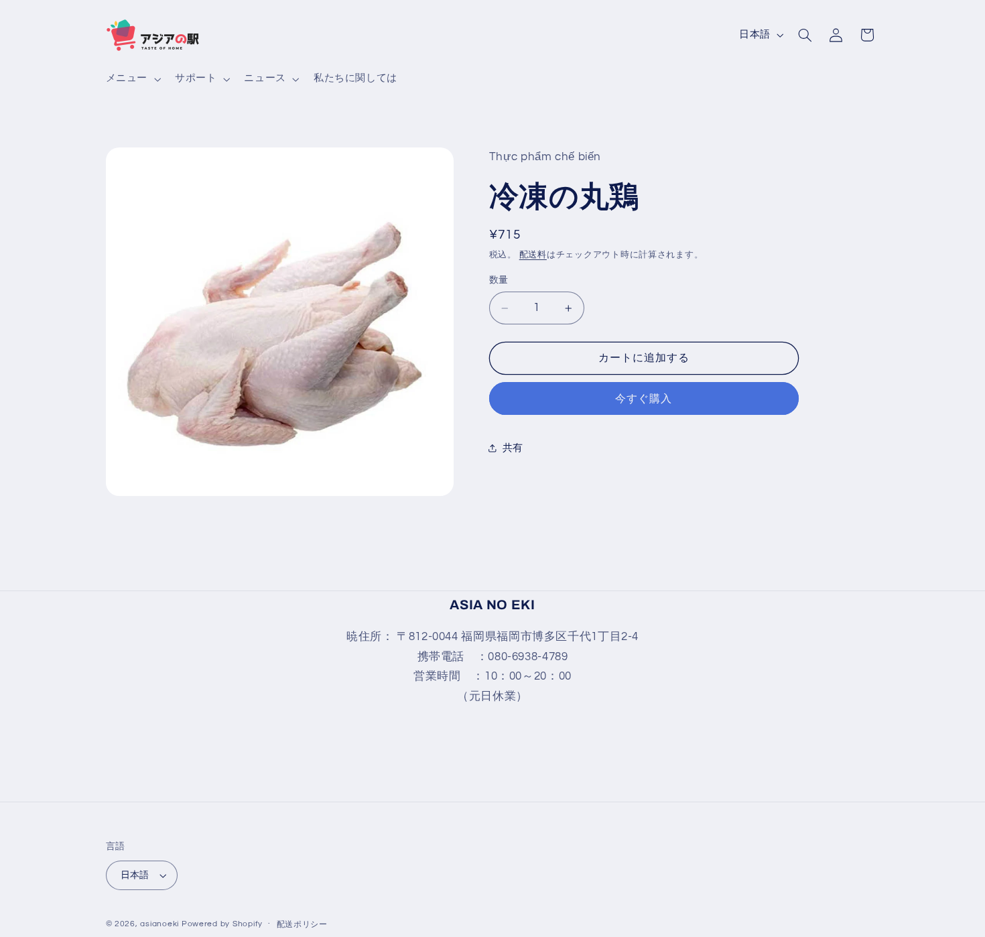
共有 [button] (513, 448)
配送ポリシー (302, 924)
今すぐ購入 (643, 398)
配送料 (533, 255)
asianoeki (159, 924)
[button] (131, 79)
